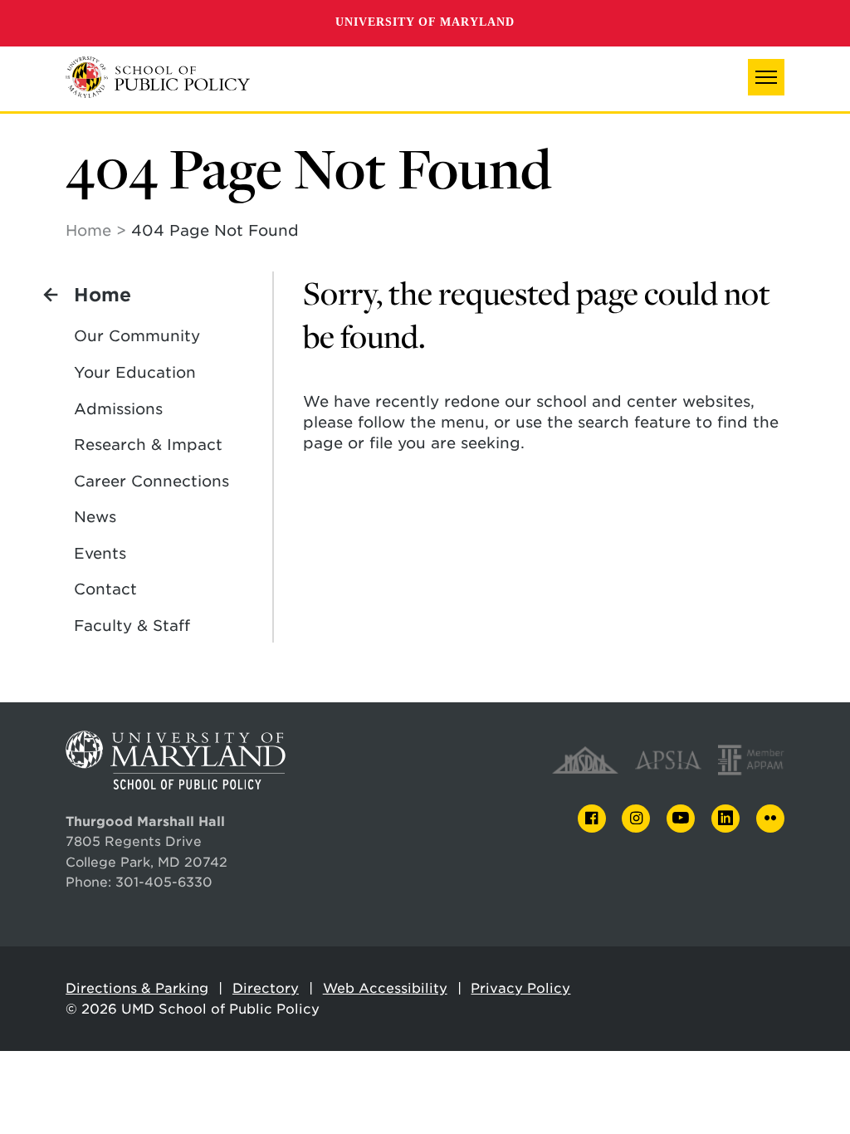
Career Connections (151, 481)
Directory (265, 988)
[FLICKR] (770, 818)
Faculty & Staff (132, 625)
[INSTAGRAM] (636, 818)
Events (100, 553)
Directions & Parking (137, 988)
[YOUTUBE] (681, 818)
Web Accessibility (385, 988)
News (95, 516)
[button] (766, 77)
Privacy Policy (520, 988)
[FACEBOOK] (592, 818)
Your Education (135, 372)
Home (88, 230)
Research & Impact (148, 444)
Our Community (137, 336)
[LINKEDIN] (725, 818)
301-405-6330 (163, 882)
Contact (105, 589)
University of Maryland (425, 22)
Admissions (118, 409)
